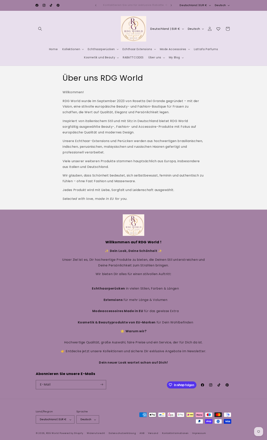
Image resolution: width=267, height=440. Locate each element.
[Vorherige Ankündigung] (95, 5)
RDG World (52, 433)
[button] (40, 28)
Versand (153, 433)
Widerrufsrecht (96, 433)
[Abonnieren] (101, 384)
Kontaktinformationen (175, 433)
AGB (142, 433)
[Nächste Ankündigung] (171, 5)
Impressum (199, 433)
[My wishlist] (218, 28)
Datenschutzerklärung (122, 433)
